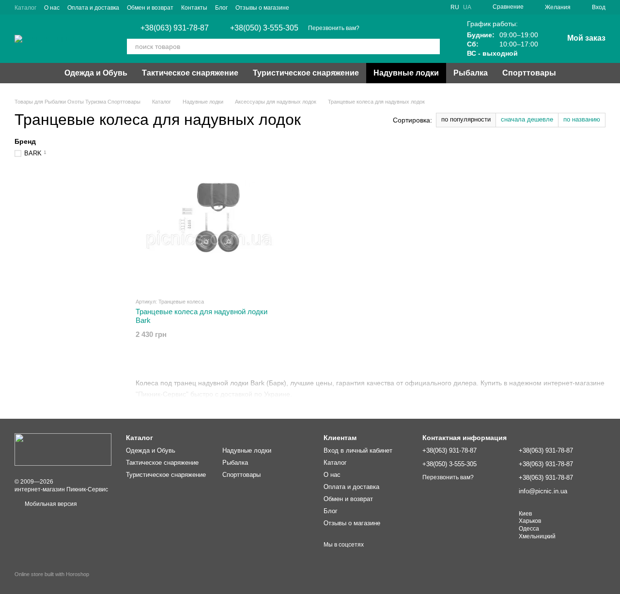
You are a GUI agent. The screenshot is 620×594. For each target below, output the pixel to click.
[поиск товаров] (432, 46)
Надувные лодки (406, 73)
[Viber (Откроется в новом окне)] (303, 7)
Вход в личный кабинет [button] (358, 450)
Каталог (25, 7)
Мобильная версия (50, 504)
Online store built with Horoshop (52, 574)
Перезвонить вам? (333, 28)
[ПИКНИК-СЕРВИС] (63, 449)
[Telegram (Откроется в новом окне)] (326, 7)
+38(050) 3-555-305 (264, 28)
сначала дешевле (527, 119)
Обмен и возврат (150, 7)
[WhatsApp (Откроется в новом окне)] (314, 7)
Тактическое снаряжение (190, 73)
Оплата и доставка (93, 7)
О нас (52, 7)
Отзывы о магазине (262, 7)
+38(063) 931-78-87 (174, 28)
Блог (221, 7)
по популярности (466, 119)
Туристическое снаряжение (306, 73)
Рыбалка (470, 73)
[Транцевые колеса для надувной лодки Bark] (209, 216)
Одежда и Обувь (95, 73)
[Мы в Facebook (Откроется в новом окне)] (337, 7)
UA (467, 7)
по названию (581, 119)
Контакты (194, 7)
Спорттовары (529, 73)
